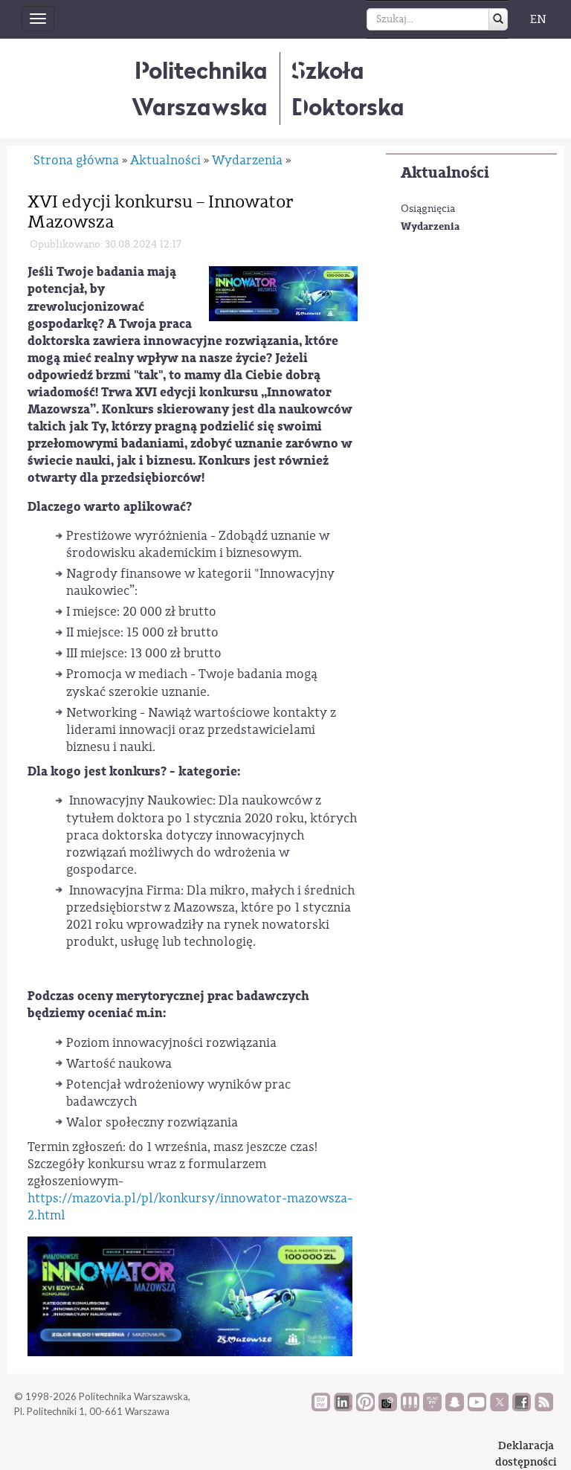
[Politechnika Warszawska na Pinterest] (365, 1407)
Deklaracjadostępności (526, 1453)
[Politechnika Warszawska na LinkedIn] (343, 1407)
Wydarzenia (430, 226)
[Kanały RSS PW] (544, 1407)
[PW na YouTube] (477, 1407)
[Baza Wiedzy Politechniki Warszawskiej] (321, 1407)
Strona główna (76, 160)
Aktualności (445, 173)
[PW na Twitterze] (499, 1407)
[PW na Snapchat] (454, 1407)
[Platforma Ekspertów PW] (387, 1407)
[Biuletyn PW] (410, 1407)
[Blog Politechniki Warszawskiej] (432, 1407)
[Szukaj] (498, 19)
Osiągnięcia (428, 209)
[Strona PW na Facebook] (521, 1407)
